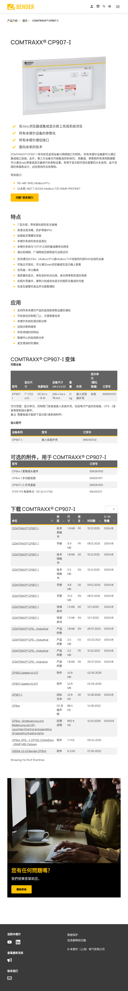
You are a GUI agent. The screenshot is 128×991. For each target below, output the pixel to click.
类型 (58, 519)
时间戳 (91, 521)
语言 (79, 519)
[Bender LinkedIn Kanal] (20, 942)
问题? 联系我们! (25, 197)
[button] (104, 6)
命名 (14, 521)
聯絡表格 (21, 889)
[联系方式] (98, 6)
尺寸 (68, 519)
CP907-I (17, 695)
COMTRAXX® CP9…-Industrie (30, 662)
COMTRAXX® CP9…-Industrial (30, 628)
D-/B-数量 (107, 519)
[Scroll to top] (121, 984)
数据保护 (72, 935)
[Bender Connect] (91, 7)
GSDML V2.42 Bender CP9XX (29, 751)
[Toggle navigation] (118, 7)
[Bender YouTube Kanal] (11, 942)
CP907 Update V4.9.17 (25, 684)
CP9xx (16, 706)
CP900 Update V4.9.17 (25, 673)
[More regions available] (109, 6)
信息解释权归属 (76, 940)
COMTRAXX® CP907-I (25, 528)
